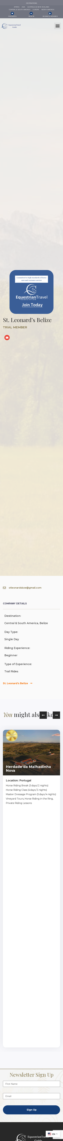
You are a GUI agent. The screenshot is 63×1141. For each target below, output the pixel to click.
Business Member (50, 16)
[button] (57, 26)
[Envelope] (7, 337)
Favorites (12, 16)
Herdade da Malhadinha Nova (28, 769)
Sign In (31, 16)
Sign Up (31, 1109)
